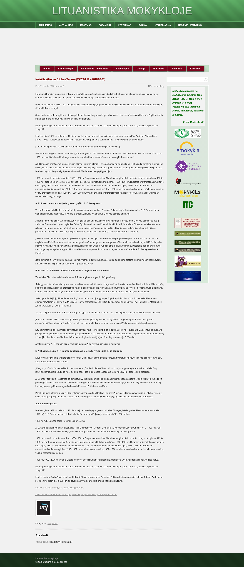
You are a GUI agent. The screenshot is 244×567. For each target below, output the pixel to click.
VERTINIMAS (124, 25)
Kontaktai (195, 68)
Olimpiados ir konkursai (94, 68)
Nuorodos (158, 68)
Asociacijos (122, 68)
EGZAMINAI (105, 25)
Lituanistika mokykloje (122, 11)
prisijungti (46, 541)
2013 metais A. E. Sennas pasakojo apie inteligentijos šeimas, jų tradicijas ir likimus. (76, 494)
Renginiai (177, 68)
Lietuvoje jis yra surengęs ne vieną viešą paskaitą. (59, 487)
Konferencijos (65, 68)
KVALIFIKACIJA (163, 25)
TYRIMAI (143, 25)
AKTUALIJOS (66, 25)
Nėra (150, 85)
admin (46, 85)
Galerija (141, 68)
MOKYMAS (85, 25)
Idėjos (46, 68)
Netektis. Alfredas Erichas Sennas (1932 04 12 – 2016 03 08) (70, 79)
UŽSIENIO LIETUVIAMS (190, 25)
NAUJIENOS (45, 25)
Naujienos (53, 523)
